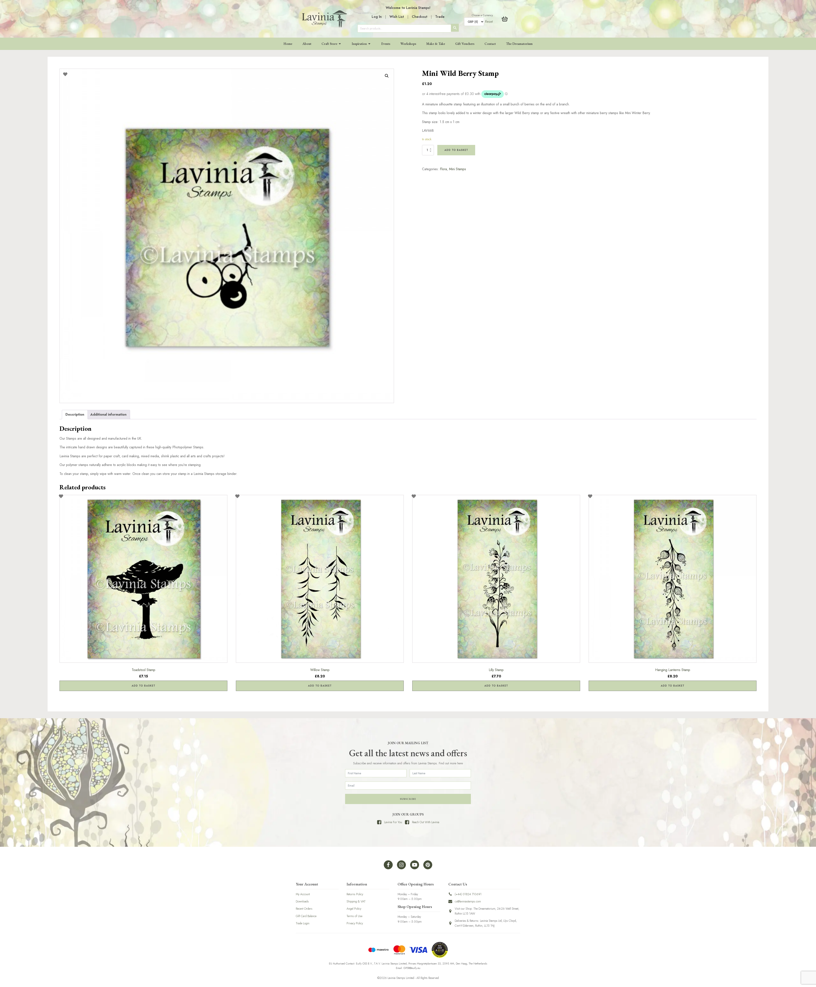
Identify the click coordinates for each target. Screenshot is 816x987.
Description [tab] (74, 414)
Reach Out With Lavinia (425, 822)
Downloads (302, 901)
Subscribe (408, 799)
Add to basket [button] (143, 686)
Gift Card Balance (306, 916)
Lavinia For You (393, 822)
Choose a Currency (482, 15)
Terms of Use (354, 916)
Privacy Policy (355, 923)
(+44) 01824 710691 (468, 894)
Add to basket (456, 150)
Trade (440, 16)
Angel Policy (354, 908)
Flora (443, 169)
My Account (303, 894)
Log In (377, 16)
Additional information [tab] (108, 414)
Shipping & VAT (356, 901)
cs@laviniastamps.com (468, 901)
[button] (387, 76)
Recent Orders (304, 908)
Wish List (397, 16)
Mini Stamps (457, 169)
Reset (489, 21)
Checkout (419, 16)
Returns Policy (355, 894)
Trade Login (302, 923)
